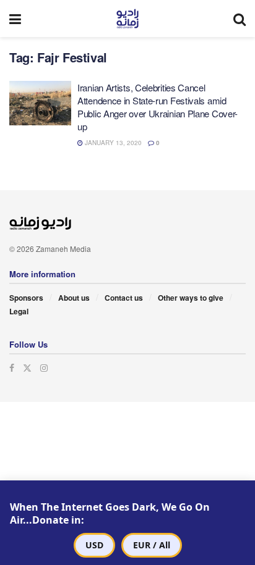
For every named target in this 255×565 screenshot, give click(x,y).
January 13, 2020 (112, 142)
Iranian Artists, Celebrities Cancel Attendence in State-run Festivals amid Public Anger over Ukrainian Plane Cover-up (157, 107)
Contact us (124, 297)
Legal (18, 311)
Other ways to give (190, 297)
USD (94, 545)
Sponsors (26, 297)
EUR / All (151, 545)
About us (74, 297)
